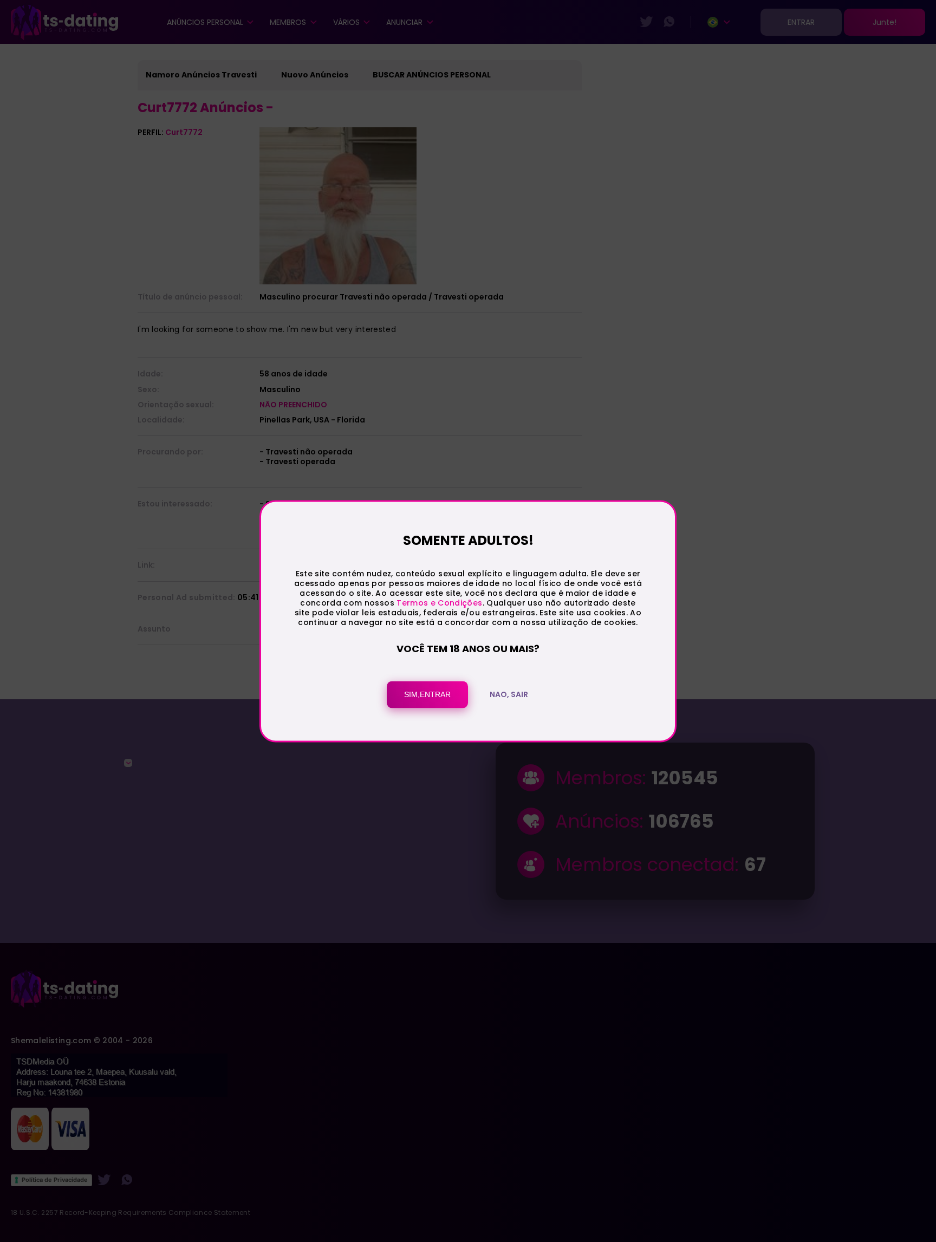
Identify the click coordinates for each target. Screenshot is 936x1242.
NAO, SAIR (509, 694)
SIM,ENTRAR (427, 694)
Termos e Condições (439, 603)
